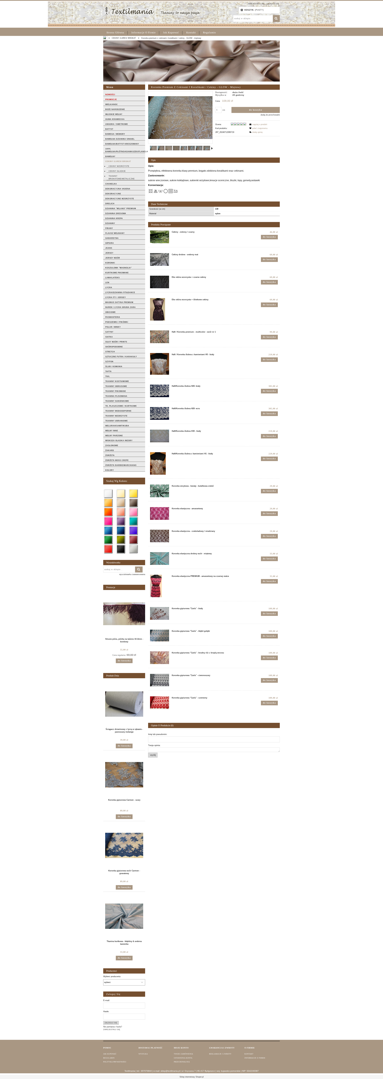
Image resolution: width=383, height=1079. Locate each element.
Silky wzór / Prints (116, 342)
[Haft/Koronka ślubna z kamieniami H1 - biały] (159, 463)
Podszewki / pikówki (116, 322)
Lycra (108, 287)
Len (107, 283)
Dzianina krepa (114, 218)
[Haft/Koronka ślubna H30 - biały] (159, 436)
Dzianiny (110, 223)
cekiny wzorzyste (119, 166)
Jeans (108, 248)
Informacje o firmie (254, 1058)
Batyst (109, 129)
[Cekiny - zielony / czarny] (159, 237)
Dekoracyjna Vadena (117, 189)
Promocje (111, 99)
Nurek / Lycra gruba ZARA (120, 307)
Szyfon (109, 362)
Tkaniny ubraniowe (116, 421)
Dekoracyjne (113, 194)
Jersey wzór (112, 258)
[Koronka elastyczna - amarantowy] (159, 513)
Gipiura (109, 243)
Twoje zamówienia (183, 1054)
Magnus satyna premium (119, 302)
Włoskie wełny (113, 114)
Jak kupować (109, 1054)
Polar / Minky (113, 327)
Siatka (109, 337)
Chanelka (111, 184)
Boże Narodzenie (115, 109)
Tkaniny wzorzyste (116, 416)
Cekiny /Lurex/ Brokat (118, 161)
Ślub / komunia (113, 366)
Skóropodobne (114, 347)
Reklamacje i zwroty (220, 1054)
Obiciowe (110, 312)
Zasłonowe (111, 445)
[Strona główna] (152, 10)
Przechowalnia (182, 1062)
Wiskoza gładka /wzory (119, 440)
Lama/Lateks (112, 278)
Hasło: (106, 1011)
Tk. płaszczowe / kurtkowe (121, 406)
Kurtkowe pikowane (117, 273)
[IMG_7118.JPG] (206, 148)
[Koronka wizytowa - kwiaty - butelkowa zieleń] (159, 491)
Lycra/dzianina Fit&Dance (120, 292)
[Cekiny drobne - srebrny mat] (159, 259)
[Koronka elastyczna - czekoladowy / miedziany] (159, 536)
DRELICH (109, 204)
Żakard (109, 450)
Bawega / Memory (115, 134)
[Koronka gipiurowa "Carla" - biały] (159, 613)
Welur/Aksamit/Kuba (117, 426)
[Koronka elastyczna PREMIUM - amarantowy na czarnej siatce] (159, 586)
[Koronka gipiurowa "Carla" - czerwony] (159, 702)
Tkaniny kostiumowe (117, 381)
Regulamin (109, 1058)
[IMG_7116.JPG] (191, 148)
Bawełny (110, 156)
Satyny (109, 332)
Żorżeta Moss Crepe (117, 460)
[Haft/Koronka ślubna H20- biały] (159, 391)
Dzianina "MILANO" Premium (120, 208)
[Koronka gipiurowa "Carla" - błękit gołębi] (159, 635)
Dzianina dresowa (115, 213)
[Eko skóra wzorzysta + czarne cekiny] (159, 282)
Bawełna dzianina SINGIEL (120, 139)
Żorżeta (110, 455)
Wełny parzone (114, 436)
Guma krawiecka (115, 119)
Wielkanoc (111, 104)
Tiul (107, 376)
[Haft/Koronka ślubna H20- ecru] (159, 413)
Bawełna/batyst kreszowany (122, 144)
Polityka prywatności (114, 1062)
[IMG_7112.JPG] (161, 148)
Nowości (110, 94)
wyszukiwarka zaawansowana (132, 574)
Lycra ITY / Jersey (115, 297)
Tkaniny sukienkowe (117, 401)
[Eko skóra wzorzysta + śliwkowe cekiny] (159, 309)
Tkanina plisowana (116, 396)
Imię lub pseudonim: (157, 734)
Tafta (108, 371)
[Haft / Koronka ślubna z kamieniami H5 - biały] (159, 364)
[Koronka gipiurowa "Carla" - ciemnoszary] (159, 680)
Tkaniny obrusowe (116, 386)
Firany (109, 228)
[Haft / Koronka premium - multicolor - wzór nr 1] (159, 336)
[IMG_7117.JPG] (199, 148)
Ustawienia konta (183, 1058)
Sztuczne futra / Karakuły (121, 357)
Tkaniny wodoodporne (118, 411)
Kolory (109, 470)
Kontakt (248, 1054)
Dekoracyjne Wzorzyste (119, 199)
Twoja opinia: (154, 745)
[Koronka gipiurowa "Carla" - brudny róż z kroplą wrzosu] (159, 657)
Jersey (109, 253)
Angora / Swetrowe (116, 124)
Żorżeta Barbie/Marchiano (120, 465)
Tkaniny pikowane (115, 391)
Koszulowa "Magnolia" (118, 268)
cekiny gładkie (117, 171)
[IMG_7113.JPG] (168, 148)
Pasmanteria (112, 317)
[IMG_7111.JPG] (153, 148)
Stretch (110, 352)
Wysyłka (143, 1054)
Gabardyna (112, 238)
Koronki (110, 263)
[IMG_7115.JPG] (184, 148)
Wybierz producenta (111, 976)
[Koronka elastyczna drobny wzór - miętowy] (159, 558)
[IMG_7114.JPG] (176, 148)
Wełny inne (111, 431)
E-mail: (106, 1000)
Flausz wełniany (115, 233)
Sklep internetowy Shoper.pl (192, 1077)
